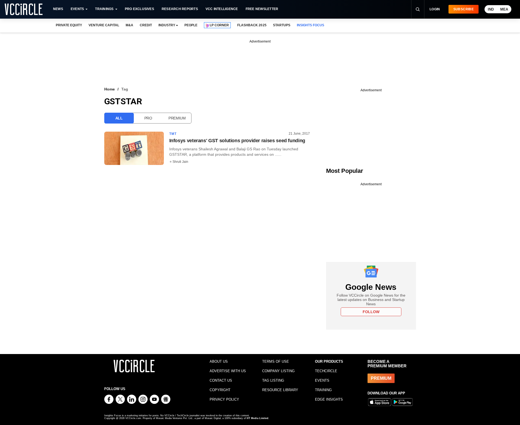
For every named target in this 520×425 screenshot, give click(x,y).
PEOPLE (190, 25)
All (119, 118)
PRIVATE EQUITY (69, 25)
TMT (173, 134)
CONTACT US (221, 380)
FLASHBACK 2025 (251, 25)
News (58, 9)
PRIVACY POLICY (224, 399)
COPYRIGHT (220, 390)
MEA (504, 9)
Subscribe (463, 9)
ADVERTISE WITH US (228, 371)
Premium (177, 118)
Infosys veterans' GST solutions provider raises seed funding (237, 140)
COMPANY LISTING (278, 371)
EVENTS (322, 380)
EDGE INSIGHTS (329, 399)
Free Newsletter (262, 9)
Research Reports (180, 9)
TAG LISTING (273, 380)
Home (109, 89)
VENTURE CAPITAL (104, 25)
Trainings (104, 9)
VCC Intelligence (222, 9)
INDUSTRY (166, 25)
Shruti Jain (180, 162)
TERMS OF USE (275, 361)
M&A (129, 25)
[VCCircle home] (23, 9)
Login (435, 9)
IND (491, 9)
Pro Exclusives (139, 9)
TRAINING (323, 390)
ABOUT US (219, 361)
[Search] (417, 9)
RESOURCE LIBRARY (280, 390)
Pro (148, 118)
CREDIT (146, 25)
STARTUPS (281, 25)
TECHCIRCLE (326, 371)
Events (77, 9)
